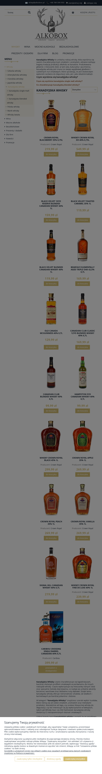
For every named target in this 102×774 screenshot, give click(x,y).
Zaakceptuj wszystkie (75, 759)
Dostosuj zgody (54, 759)
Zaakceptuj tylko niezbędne (29, 759)
